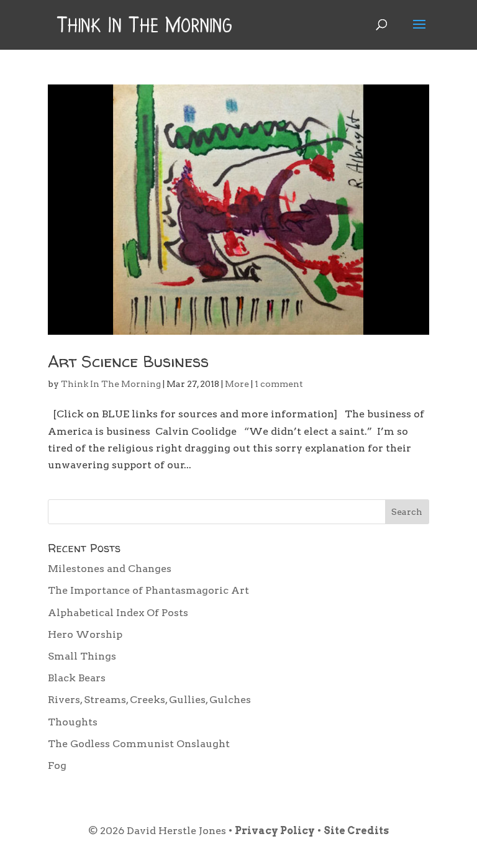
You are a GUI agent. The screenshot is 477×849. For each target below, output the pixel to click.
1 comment (279, 384)
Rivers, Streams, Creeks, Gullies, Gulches (149, 700)
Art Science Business (128, 361)
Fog (57, 765)
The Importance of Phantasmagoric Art (148, 590)
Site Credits (356, 831)
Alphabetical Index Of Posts (118, 613)
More (237, 384)
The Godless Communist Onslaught (139, 744)
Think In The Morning (111, 384)
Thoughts (73, 722)
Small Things (82, 656)
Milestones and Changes (109, 568)
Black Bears (77, 678)
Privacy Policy (275, 831)
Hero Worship (85, 634)
